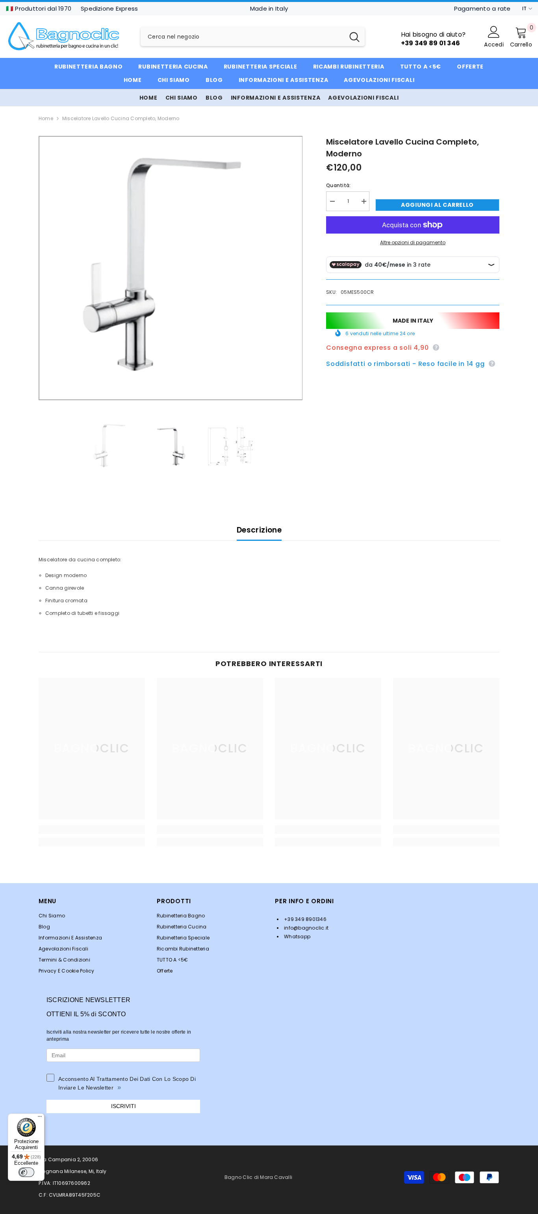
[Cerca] (253, 36)
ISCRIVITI (123, 1106)
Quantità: (338, 185)
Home (46, 118)
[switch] (26, 1172)
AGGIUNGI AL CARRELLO (437, 205)
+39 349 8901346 (305, 919)
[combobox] (242, 36)
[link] (92, 829)
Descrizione (259, 530)
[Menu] (40, 1118)
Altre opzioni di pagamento (412, 242)
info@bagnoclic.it (305, 927)
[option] (171, 268)
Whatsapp (296, 936)
